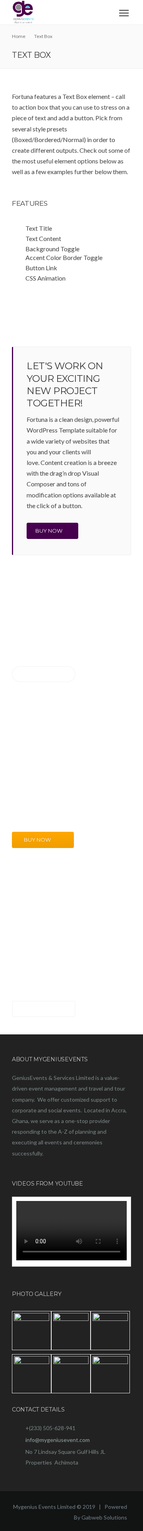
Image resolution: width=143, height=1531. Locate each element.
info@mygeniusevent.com (57, 1439)
